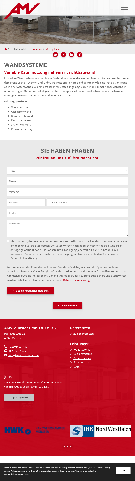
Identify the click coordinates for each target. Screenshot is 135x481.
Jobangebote (20, 397)
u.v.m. (76, 366)
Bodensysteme (82, 358)
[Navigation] (124, 7)
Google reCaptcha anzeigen (32, 291)
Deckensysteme (82, 354)
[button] (64, 446)
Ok (123, 470)
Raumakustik (81, 362)
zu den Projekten (83, 333)
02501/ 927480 (18, 346)
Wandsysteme (52, 49)
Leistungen (36, 49)
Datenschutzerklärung (76, 280)
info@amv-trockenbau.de (23, 355)
